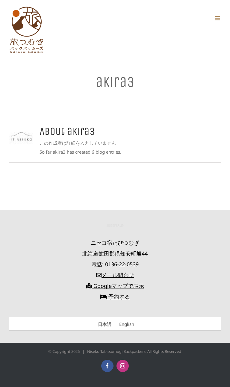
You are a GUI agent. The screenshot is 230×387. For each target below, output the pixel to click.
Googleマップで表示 (118, 285)
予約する (118, 296)
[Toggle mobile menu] (218, 18)
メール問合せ (118, 275)
